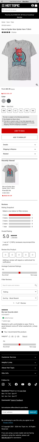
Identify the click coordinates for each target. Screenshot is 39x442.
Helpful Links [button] (7, 362)
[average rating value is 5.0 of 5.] (6, 32)
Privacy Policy (8, 423)
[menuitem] (36, 5)
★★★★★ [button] (6, 193)
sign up (33, 412)
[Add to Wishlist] (16, 164)
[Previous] (2, 1)
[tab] (19, 60)
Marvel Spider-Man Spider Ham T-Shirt (8, 187)
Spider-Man (6, 25)
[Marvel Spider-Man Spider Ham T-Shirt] (10, 173)
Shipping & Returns (9, 149)
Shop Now (25, 1)
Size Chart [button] (10, 106)
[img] (3, 384)
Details (5, 145)
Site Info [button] (5, 373)
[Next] (37, 1)
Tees (12, 22)
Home (3, 22)
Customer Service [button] (9, 357)
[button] (3, 5)
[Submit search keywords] (3, 10)
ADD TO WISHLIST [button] (19, 137)
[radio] (4, 101)
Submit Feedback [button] (17, 400)
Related (5, 154)
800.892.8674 (6, 438)
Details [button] (13, 89)
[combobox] (19, 10)
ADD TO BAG (19, 131)
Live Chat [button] (22, 391)
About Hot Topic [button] (8, 368)
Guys (8, 22)
